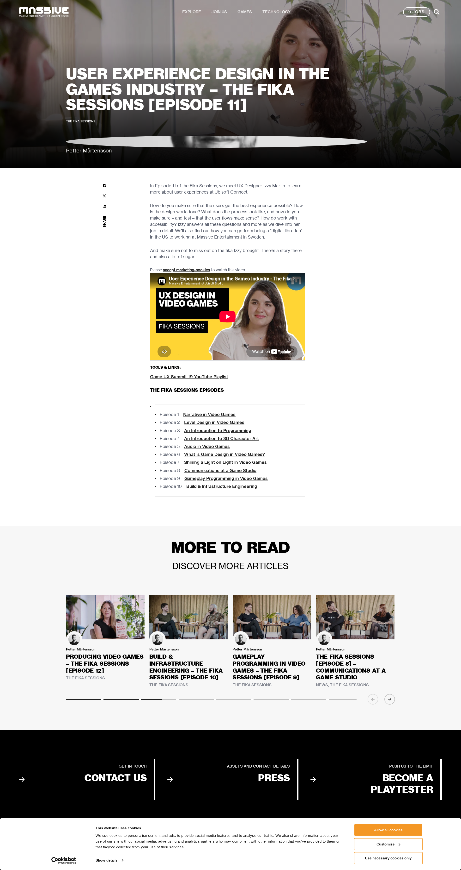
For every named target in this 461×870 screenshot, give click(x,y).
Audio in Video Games (207, 446)
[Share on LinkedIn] (104, 206)
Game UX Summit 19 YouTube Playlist (189, 376)
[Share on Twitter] (104, 195)
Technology (276, 11)
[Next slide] (389, 699)
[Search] (437, 12)
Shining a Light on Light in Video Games (225, 462)
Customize (385, 844)
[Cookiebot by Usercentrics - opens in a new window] (64, 860)
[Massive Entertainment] (44, 12)
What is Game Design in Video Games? (224, 454)
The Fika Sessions (80, 121)
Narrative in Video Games (209, 414)
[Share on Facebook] (104, 185)
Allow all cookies (388, 830)
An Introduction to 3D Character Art (221, 438)
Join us (219, 11)
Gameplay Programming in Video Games (226, 478)
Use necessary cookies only (388, 858)
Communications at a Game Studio (220, 470)
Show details (106, 860)
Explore (191, 11)
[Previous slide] (373, 699)
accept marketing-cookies (186, 269)
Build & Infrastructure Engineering (221, 486)
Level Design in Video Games (214, 422)
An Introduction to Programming (217, 430)
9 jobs (416, 11)
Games (244, 11)
